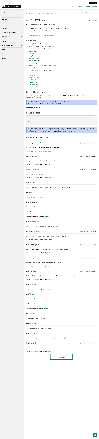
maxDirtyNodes (33, 61)
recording (31, 70)
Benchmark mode (61, 131)
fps (30, 53)
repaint (31, 80)
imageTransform (33, 58)
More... (54, 24)
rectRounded (32, 77)
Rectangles (48, 289)
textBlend (31, 82)
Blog (86, 3)
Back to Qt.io (6, 2)
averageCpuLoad (33, 44)
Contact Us (82, 3)
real (39, 143)
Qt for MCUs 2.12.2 (30, 13)
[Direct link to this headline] (37, 40)
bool (33, 182)
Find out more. (61, 357)
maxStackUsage (33, 65)
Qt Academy (81, 6)
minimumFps (32, 68)
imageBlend (32, 56)
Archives (88, 6)
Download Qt (93, 3)
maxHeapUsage (33, 63)
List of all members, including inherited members (42, 35)
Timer (29, 131)
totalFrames (32, 87)
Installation (5, 20)
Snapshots (94, 6)
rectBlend (31, 73)
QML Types (38, 13)
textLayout (32, 84)
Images (49, 207)
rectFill (31, 75)
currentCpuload (33, 49)
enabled (31, 51)
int (38, 221)
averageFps (32, 46)
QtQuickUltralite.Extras (48, 13)
